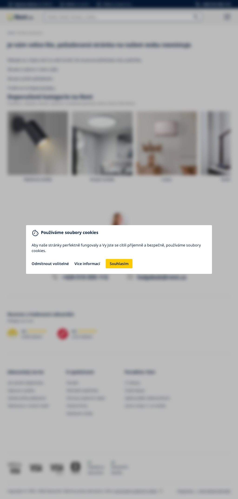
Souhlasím (119, 263)
